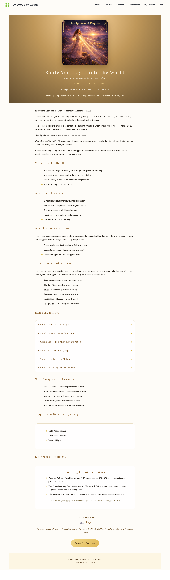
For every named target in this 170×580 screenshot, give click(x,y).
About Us (108, 4)
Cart (161, 4)
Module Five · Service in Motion (55, 359)
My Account (149, 4)
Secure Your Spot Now (85, 543)
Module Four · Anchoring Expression (58, 350)
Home (97, 4)
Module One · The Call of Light (55, 324)
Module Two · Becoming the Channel (58, 333)
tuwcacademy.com (25, 5)
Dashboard (135, 4)
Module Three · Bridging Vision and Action (60, 341)
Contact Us (121, 4)
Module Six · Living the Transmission (57, 367)
